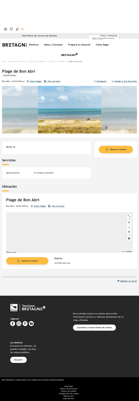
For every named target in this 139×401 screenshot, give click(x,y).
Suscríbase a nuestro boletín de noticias (94, 327)
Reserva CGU (68, 396)
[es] (23, 29)
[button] (17, 29)
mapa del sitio (68, 398)
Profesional (112, 36)
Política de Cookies (68, 391)
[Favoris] (11, 29)
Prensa (103, 36)
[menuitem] (17, 44)
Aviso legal (68, 386)
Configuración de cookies (68, 394)
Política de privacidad (68, 389)
